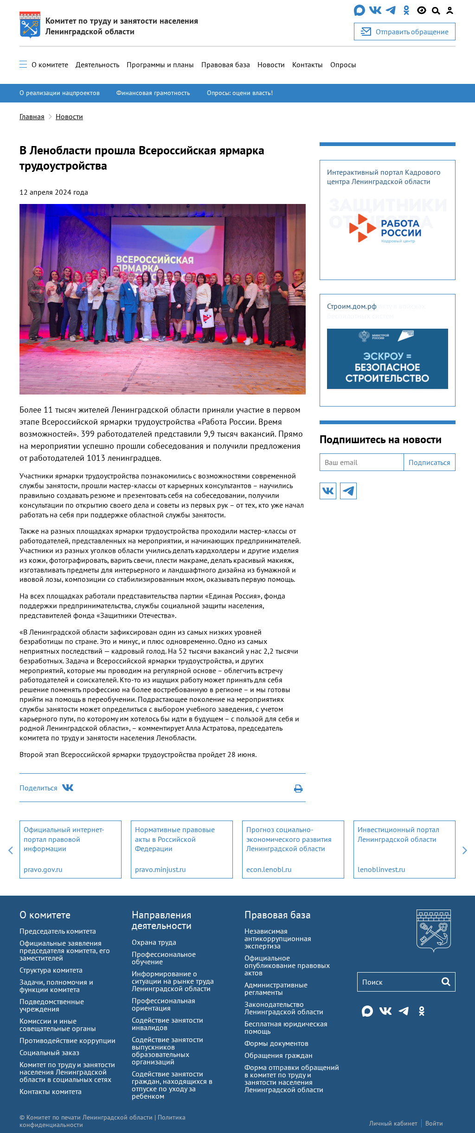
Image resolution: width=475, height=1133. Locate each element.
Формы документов (276, 1043)
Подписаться (429, 462)
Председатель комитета (57, 931)
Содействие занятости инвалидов (167, 1023)
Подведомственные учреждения (51, 1005)
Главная (32, 116)
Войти (434, 1123)
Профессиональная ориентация (163, 1004)
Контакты (307, 64)
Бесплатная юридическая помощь (285, 1027)
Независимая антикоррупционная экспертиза (277, 938)
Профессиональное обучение (164, 957)
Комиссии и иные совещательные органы (57, 1024)
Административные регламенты (276, 988)
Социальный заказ (49, 1052)
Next (464, 849)
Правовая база (225, 64)
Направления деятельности (162, 920)
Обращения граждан (278, 1055)
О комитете (50, 64)
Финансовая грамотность (153, 93)
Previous (10, 849)
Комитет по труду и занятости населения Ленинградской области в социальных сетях (67, 1072)
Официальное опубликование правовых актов (287, 965)
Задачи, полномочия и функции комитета (56, 985)
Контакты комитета (50, 1091)
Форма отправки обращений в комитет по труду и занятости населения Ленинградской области (291, 1078)
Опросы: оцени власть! (240, 93)
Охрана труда (154, 942)
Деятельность (97, 64)
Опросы (343, 64)
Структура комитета (51, 969)
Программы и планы (160, 64)
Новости (271, 64)
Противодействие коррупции (67, 1040)
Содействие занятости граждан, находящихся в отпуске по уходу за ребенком (172, 1085)
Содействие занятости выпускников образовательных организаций (167, 1050)
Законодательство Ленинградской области (283, 1007)
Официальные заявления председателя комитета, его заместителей (64, 950)
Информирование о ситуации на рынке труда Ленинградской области (173, 981)
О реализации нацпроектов (59, 93)
